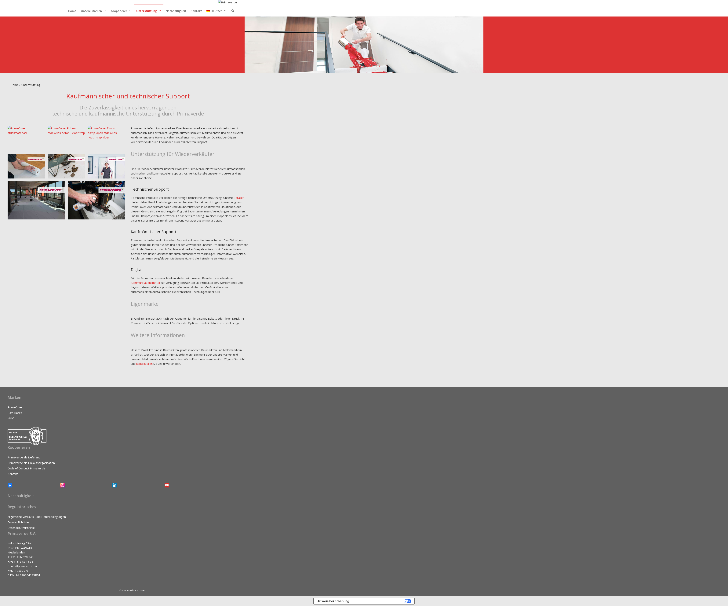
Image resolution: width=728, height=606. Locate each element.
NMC (11, 418)
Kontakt (196, 11)
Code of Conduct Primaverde (26, 468)
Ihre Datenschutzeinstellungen (378, 601)
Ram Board (15, 413)
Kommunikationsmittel (146, 283)
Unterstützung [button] (146, 11)
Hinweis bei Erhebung (333, 601)
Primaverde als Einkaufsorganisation (31, 463)
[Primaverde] (227, 2)
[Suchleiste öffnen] (233, 11)
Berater (239, 198)
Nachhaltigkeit (176, 11)
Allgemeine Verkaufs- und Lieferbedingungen (37, 517)
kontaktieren (144, 363)
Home (72, 11)
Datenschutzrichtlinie (21, 528)
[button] (216, 11)
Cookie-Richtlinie (18, 522)
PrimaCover (15, 407)
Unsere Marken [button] (91, 11)
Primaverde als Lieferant (24, 457)
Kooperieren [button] (119, 11)
